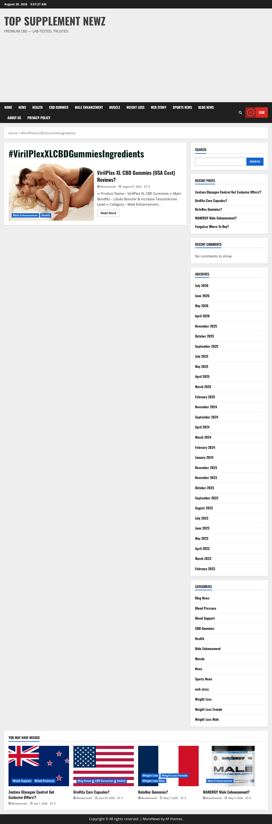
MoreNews (151, 819)
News (22, 107)
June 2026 (202, 295)
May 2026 (201, 305)
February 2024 (205, 447)
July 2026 (201, 285)
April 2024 (202, 427)
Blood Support (205, 618)
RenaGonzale (108, 186)
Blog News (206, 107)
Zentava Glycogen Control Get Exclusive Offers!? (228, 192)
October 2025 (204, 336)
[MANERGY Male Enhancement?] (233, 766)
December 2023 (206, 467)
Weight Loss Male (207, 719)
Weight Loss (135, 107)
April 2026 (202, 315)
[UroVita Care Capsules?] (103, 766)
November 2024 (206, 406)
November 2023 (206, 477)
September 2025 (206, 346)
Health (37, 107)
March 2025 (203, 386)
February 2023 (205, 568)
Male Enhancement (89, 107)
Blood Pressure (205, 608)
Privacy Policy (38, 117)
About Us (14, 117)
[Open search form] (240, 112)
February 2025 (205, 396)
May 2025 (201, 366)
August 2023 (204, 507)
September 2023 (206, 497)
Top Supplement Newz (55, 20)
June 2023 (202, 528)
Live (262, 112)
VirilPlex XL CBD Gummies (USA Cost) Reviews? (51, 192)
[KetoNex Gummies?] (168, 766)
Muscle (114, 107)
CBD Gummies (58, 107)
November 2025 (206, 326)
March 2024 (203, 437)
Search (200, 149)
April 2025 (202, 376)
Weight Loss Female (208, 709)
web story (158, 107)
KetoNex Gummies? (208, 209)
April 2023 (202, 548)
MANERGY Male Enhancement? (216, 217)
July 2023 (201, 518)
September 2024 (206, 417)
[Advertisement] (134, 66)
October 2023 (204, 487)
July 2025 (201, 356)
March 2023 (203, 558)
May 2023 (201, 538)
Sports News (182, 107)
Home (8, 107)
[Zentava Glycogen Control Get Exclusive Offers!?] (38, 766)
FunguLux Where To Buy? (212, 226)
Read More (110, 214)
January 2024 (204, 457)
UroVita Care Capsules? (211, 200)
